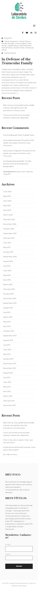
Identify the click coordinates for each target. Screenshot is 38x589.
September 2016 (10, 257)
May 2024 (7, 196)
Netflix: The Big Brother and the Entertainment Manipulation (17, 163)
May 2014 (7, 322)
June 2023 (7, 201)
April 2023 (7, 210)
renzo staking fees (10, 140)
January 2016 (8, 294)
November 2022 (9, 224)
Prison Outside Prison (25, 135)
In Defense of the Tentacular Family (17, 61)
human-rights (20, 43)
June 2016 (7, 271)
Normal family (7, 48)
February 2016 (9, 289)
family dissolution (11, 41)
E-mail (7, 544)
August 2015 (8, 308)
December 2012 (9, 364)
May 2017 (7, 247)
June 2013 (7, 350)
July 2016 (6, 266)
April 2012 (7, 391)
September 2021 (10, 233)
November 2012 (9, 368)
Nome (7, 554)
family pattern (24, 41)
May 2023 (7, 206)
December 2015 (9, 298)
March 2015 (7, 317)
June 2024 (7, 192)
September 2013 (10, 336)
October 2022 (8, 229)
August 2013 (8, 340)
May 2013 (7, 354)
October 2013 (8, 331)
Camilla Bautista (9, 161)
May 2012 (7, 387)
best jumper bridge (11, 151)
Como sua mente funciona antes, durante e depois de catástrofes (16, 116)
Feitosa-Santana (10, 53)
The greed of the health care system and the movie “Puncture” (18, 143)
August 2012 (8, 373)
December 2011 (9, 405)
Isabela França (13, 46)
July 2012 (6, 377)
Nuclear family (19, 48)
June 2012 (7, 382)
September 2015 (10, 303)
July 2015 (6, 312)
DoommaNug (8, 135)
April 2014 (7, 326)
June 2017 (7, 243)
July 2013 (6, 345)
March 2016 (7, 285)
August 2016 (8, 261)
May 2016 (7, 275)
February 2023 (9, 219)
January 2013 (8, 359)
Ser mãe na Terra (10, 454)
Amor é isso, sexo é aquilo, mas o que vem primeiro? (18, 441)
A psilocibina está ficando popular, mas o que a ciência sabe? (19, 448)
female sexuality (8, 43)
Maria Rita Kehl (25, 46)
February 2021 (9, 238)
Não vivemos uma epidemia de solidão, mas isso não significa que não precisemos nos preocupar (19, 107)
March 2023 (8, 215)
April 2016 (7, 280)
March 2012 (7, 396)
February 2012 (9, 401)
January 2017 (8, 252)
